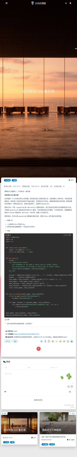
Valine (72, 405)
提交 (70, 392)
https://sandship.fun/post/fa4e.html (26, 334)
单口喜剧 (71, 440)
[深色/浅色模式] (70, 3)
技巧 (72, 180)
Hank (15, 331)
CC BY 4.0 (41, 337)
